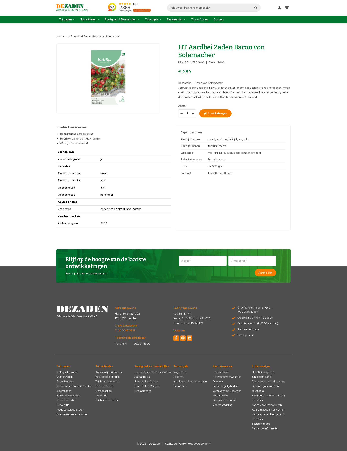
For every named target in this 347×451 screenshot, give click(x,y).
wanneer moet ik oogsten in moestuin (268, 417)
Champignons (142, 391)
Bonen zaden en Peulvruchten (74, 386)
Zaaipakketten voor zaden (72, 414)
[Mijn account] (279, 7)
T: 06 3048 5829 (125, 330)
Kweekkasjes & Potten (108, 372)
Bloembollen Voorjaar (147, 386)
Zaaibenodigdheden (107, 376)
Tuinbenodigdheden (107, 381)
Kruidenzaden (64, 376)
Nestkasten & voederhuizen (190, 381)
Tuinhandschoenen (106, 400)
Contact (218, 19)
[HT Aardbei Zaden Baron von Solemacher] (108, 78)
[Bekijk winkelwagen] (287, 7)
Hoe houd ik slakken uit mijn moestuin (268, 398)
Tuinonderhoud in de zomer (268, 381)
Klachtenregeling (222, 405)
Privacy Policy (221, 372)
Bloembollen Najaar (146, 381)
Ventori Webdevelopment (194, 443)
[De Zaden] (72, 8)
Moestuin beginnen (263, 372)
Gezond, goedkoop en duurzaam (265, 389)
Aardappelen (142, 376)
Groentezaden (65, 381)
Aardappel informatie (264, 428)
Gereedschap (103, 391)
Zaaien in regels (261, 423)
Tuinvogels (151, 19)
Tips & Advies (199, 19)
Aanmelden (265, 272)
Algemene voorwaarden (227, 376)
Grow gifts (62, 405)
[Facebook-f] (176, 338)
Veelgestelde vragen (225, 400)
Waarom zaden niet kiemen (268, 409)
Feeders (178, 376)
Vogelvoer (180, 372)
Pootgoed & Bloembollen (120, 19)
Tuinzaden (65, 19)
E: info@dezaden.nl (126, 325)
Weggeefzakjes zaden (69, 409)
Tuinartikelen (88, 19)
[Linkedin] (189, 338)
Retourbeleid (220, 395)
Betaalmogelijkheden (225, 386)
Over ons (218, 381)
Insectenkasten (104, 386)
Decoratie (101, 395)
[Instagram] (183, 338)
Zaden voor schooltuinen (267, 405)
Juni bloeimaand (261, 376)
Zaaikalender (175, 19)
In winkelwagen (217, 113)
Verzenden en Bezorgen (227, 391)
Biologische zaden (67, 372)
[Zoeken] (256, 8)
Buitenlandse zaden (68, 395)
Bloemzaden (63, 391)
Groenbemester (66, 400)
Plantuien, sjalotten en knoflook (153, 372)
